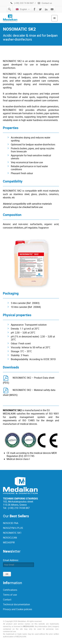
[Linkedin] (46, 9)
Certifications (10, 590)
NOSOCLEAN (10, 537)
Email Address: (11, 560)
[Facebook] (34, 9)
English (23, 9)
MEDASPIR (9, 542)
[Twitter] (40, 9)
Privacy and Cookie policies (17, 609)
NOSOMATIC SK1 (12, 532)
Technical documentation (16, 604)
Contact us (46, 3)
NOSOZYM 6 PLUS (13, 528)
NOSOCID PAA (10, 523)
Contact (7, 599)
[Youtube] (52, 9)
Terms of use (10, 594)
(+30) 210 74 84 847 (24, 3)
